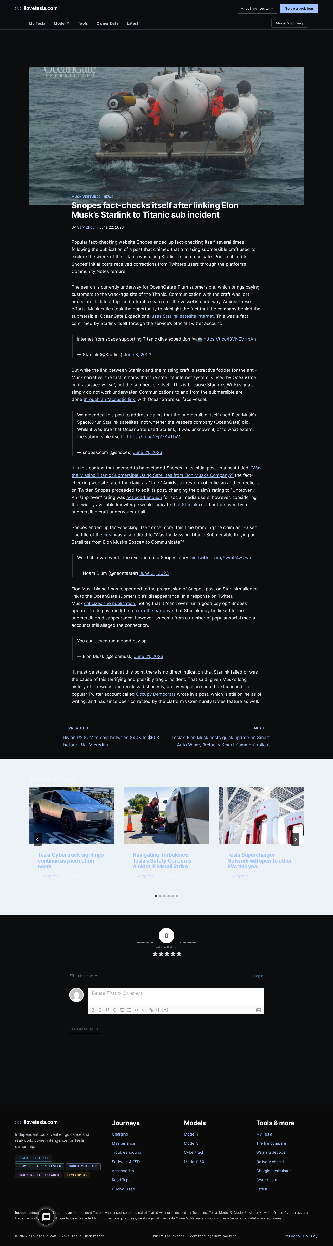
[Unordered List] (129, 1010)
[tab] (156, 896)
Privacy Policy (300, 1236)
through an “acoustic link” (110, 399)
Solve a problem (299, 8)
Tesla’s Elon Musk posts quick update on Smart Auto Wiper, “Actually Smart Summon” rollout (220, 736)
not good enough (144, 497)
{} (158, 1010)
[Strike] (114, 1010)
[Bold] (93, 1010)
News (109, 197)
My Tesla (37, 23)
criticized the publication (109, 603)
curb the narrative (154, 610)
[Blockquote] (136, 1010)
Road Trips (121, 1180)
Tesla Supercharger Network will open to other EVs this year (259, 861)
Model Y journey (289, 23)
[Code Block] (144, 1010)
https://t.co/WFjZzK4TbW (153, 436)
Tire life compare (271, 1143)
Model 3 (191, 1143)
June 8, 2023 (137, 354)
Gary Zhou (85, 227)
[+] (165, 1010)
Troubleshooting (126, 1152)
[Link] (151, 1010)
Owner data (266, 1180)
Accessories (123, 1171)
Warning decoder (271, 1152)
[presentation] (71, 815)
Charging (120, 1134)
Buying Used (123, 1189)
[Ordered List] (122, 1010)
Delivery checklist (272, 1161)
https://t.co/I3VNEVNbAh (230, 339)
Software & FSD (126, 1161)
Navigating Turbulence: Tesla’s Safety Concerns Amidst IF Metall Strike (162, 861)
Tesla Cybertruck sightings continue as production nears (71, 861)
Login (258, 976)
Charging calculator (273, 1171)
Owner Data (107, 23)
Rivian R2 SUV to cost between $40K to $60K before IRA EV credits (111, 736)
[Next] (295, 839)
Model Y (61, 23)
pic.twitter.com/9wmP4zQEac (221, 557)
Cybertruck (194, 1152)
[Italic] (100, 1010)
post (108, 534)
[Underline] (107, 1010)
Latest (132, 23)
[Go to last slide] (38, 839)
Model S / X (194, 1161)
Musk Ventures (86, 197)
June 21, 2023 (147, 452)
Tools (83, 23)
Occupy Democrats (156, 694)
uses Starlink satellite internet (183, 316)
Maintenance (123, 1143)
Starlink (189, 504)
